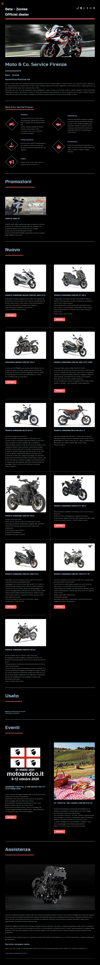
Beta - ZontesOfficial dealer (17, 11)
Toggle (3, 3)
